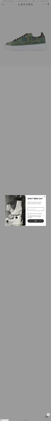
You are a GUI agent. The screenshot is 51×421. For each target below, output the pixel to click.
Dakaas (6, 420)
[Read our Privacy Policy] (43, 215)
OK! (36, 221)
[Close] (44, 196)
